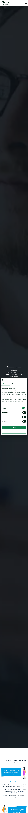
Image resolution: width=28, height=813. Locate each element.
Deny (14, 431)
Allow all (14, 427)
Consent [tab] (5, 383)
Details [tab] (14, 383)
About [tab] (23, 383)
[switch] (24, 412)
